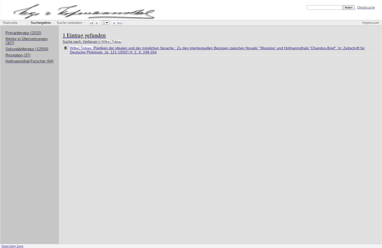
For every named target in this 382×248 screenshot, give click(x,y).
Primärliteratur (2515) (23, 33)
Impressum (370, 23)
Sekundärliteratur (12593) (26, 49)
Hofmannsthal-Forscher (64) (29, 61)
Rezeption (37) (17, 55)
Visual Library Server (12, 246)
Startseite (10, 23)
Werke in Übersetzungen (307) (26, 41)
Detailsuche (366, 7)
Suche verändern (69, 23)
